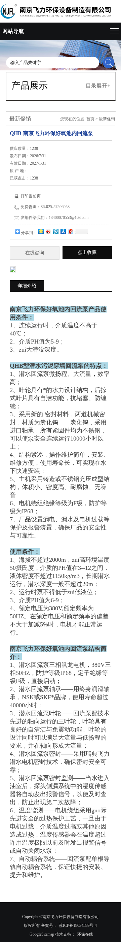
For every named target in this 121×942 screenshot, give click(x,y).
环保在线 (85, 934)
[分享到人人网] (63, 231)
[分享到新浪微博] (48, 231)
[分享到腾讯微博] (55, 231)
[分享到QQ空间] (40, 231)
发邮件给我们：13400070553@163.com (54, 217)
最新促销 (107, 119)
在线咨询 (34, 252)
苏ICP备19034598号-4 (78, 925)
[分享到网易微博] (70, 231)
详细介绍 (26, 285)
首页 (90, 119)
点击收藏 (87, 252)
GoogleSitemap (42, 934)
